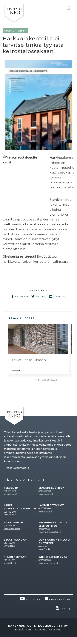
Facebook (22, 296)
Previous (5, 349)
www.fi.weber (44, 549)
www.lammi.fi (45, 511)
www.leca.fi (9, 546)
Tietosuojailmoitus (16, 468)
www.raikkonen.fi (12, 528)
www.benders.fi (45, 494)
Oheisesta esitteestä (20, 256)
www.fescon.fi (10, 494)
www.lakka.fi (10, 515)
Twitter (41, 296)
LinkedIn (59, 296)
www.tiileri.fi (10, 563)
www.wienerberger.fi (48, 563)
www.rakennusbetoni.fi (49, 532)
